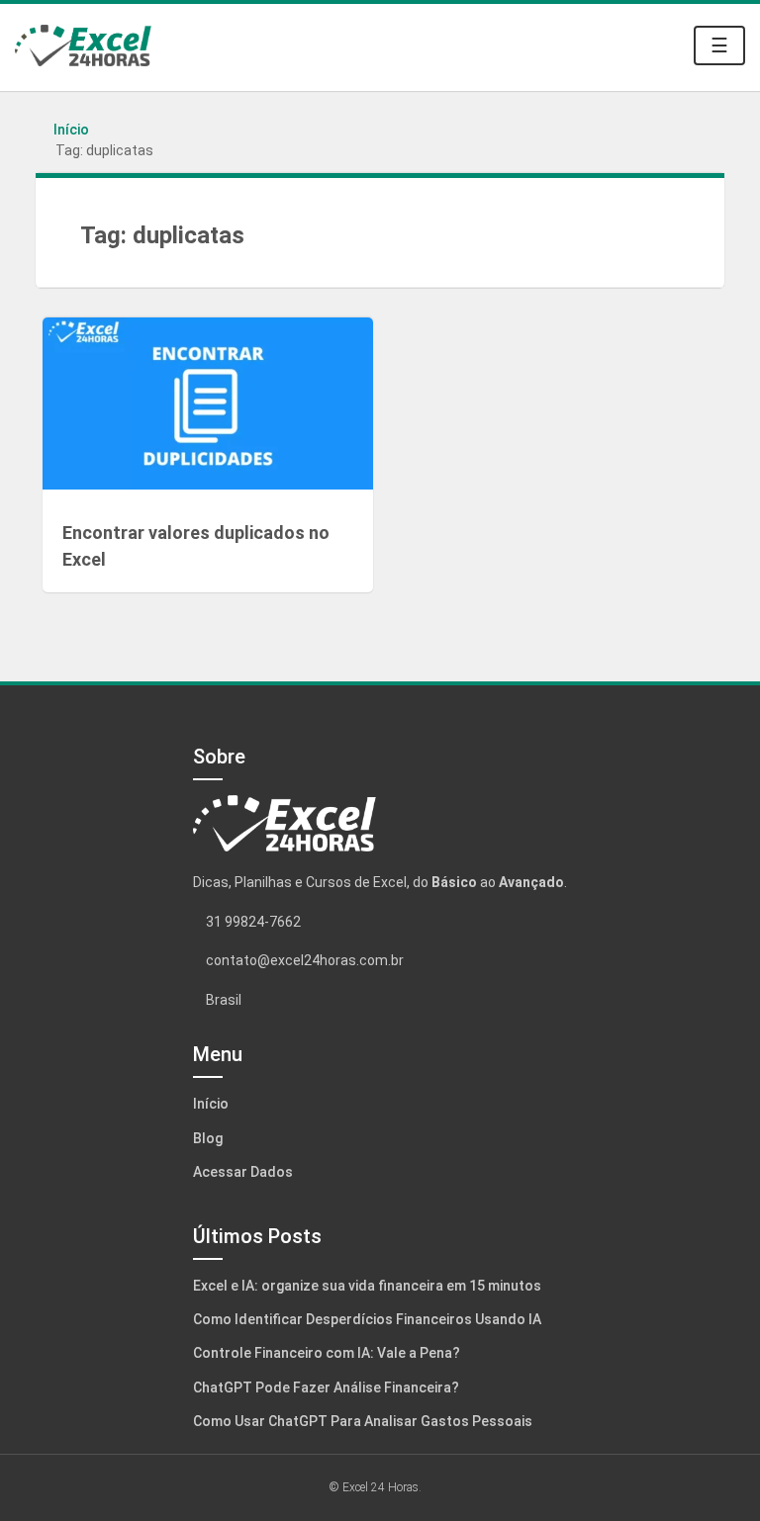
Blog (208, 1138)
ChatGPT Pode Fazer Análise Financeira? (326, 1387)
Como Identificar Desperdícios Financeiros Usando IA (367, 1319)
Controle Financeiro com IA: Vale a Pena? (326, 1353)
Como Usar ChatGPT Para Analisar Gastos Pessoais (362, 1421)
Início (71, 129)
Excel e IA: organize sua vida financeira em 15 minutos (367, 1286)
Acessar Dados (243, 1172)
